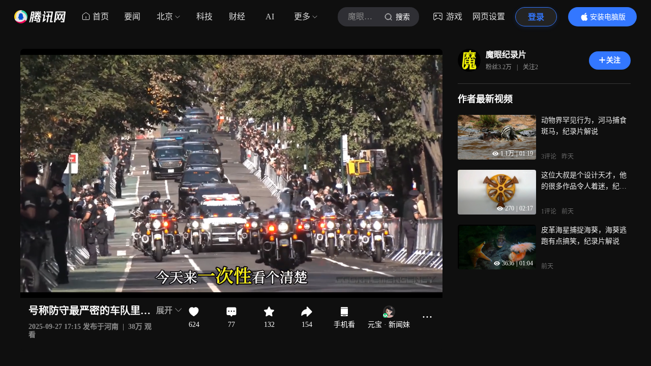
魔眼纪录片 (506, 54)
